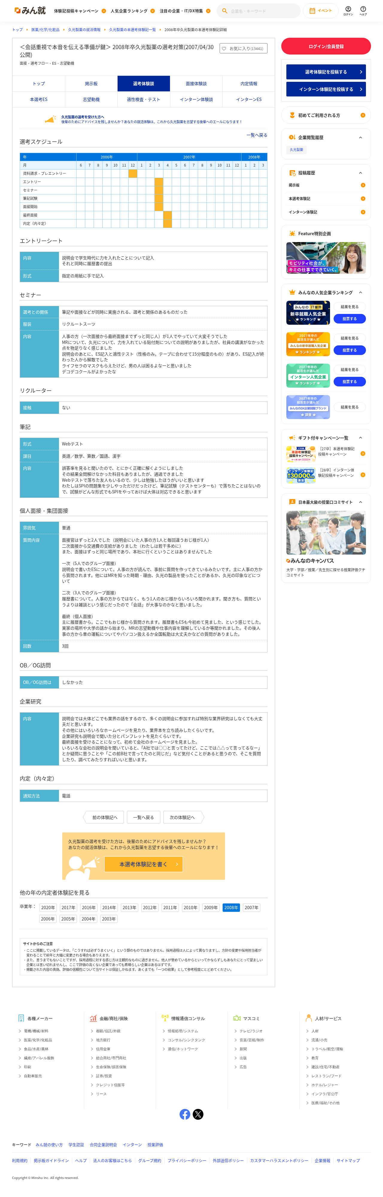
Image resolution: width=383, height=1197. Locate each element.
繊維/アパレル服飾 (39, 1058)
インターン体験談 (196, 99)
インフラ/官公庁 (324, 1094)
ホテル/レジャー (324, 1085)
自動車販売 (33, 1076)
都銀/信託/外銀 (108, 1031)
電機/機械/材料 (36, 1031)
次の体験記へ (182, 817)
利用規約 (20, 1160)
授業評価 (155, 1144)
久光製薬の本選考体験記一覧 (132, 29)
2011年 (170, 907)
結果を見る (350, 306)
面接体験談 (196, 83)
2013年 (129, 907)
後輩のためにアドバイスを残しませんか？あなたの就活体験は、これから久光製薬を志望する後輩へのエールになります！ (151, 119)
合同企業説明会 (103, 1144)
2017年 (68, 907)
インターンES (249, 99)
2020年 (48, 907)
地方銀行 (103, 1040)
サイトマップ (348, 1160)
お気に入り (246, 48)
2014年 (109, 907)
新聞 (243, 1049)
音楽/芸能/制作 (252, 1040)
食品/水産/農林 (36, 1049)
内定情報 (249, 83)
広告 (243, 1067)
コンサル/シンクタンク (186, 1040)
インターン (132, 1144)
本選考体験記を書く (143, 864)
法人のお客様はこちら (112, 1160)
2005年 (68, 919)
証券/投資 (104, 1076)
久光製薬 (296, 149)
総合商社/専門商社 (111, 1058)
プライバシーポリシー (187, 1160)
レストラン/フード (326, 1076)
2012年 (150, 907)
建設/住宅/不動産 (325, 1067)
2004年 (88, 919)
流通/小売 (319, 1040)
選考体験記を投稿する (326, 72)
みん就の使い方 (49, 1144)
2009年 (211, 907)
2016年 (89, 907)
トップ (17, 29)
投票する (350, 318)
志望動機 (91, 99)
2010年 (190, 907)
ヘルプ (81, 1160)
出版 (243, 1058)
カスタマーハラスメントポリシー (279, 1160)
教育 (315, 1058)
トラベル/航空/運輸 (327, 1049)
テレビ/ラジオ (251, 1031)
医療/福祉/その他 (325, 1103)
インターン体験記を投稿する (326, 89)
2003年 (109, 919)
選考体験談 (143, 83)
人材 (315, 1031)
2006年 (48, 919)
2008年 (231, 907)
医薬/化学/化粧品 (45, 29)
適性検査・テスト (143, 99)
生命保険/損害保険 (111, 1067)
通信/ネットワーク (183, 1049)
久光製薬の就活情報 (84, 29)
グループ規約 (149, 1160)
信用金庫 (103, 1049)
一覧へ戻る (257, 135)
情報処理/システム (183, 1031)
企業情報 (322, 1160)
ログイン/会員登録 (326, 46)
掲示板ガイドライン (51, 1160)
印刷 (27, 1067)
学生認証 (76, 1144)
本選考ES (38, 99)
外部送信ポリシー (228, 1160)
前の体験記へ (105, 817)
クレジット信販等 (110, 1085)
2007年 (252, 907)
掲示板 (91, 83)
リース (101, 1094)
